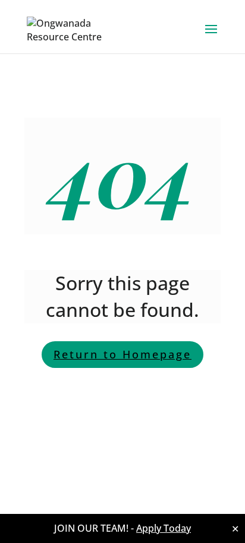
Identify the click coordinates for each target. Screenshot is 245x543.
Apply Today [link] (163, 528)
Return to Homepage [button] (122, 354)
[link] (72, 28)
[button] (211, 36)
